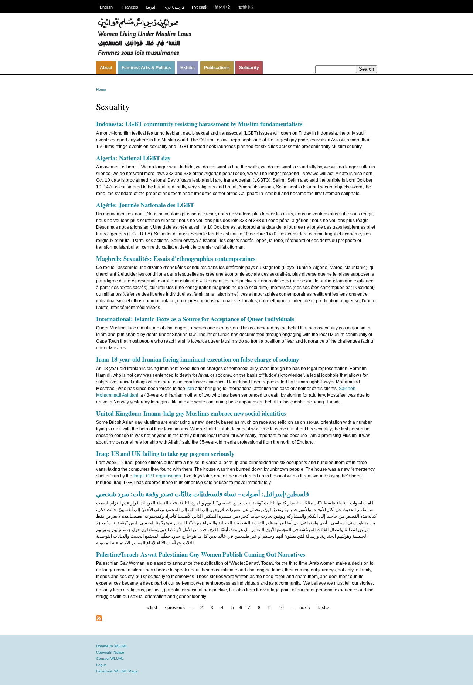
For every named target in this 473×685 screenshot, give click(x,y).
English (106, 7)
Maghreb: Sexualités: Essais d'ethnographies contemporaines (176, 258)
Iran (190, 388)
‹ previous (175, 607)
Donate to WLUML (111, 646)
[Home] (144, 54)
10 (281, 607)
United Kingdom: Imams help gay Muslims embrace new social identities (191, 413)
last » (323, 607)
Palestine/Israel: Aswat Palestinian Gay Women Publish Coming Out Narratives (200, 554)
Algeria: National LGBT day (133, 157)
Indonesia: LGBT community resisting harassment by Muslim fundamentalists (199, 123)
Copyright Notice (110, 652)
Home (101, 89)
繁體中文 (246, 7)
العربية (151, 7)
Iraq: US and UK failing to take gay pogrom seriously (165, 453)
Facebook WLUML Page (117, 671)
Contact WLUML (110, 659)
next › (304, 607)
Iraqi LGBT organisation (157, 476)
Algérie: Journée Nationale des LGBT (145, 204)
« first (151, 607)
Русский (199, 7)
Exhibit (187, 67)
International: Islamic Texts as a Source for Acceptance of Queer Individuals (195, 318)
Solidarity (249, 67)
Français (130, 7)
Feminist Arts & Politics (146, 67)
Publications (217, 67)
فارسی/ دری (174, 7)
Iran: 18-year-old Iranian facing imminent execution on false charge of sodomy (197, 359)
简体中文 (223, 7)
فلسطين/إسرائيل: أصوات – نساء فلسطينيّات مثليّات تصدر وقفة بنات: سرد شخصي (202, 493)
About (106, 67)
